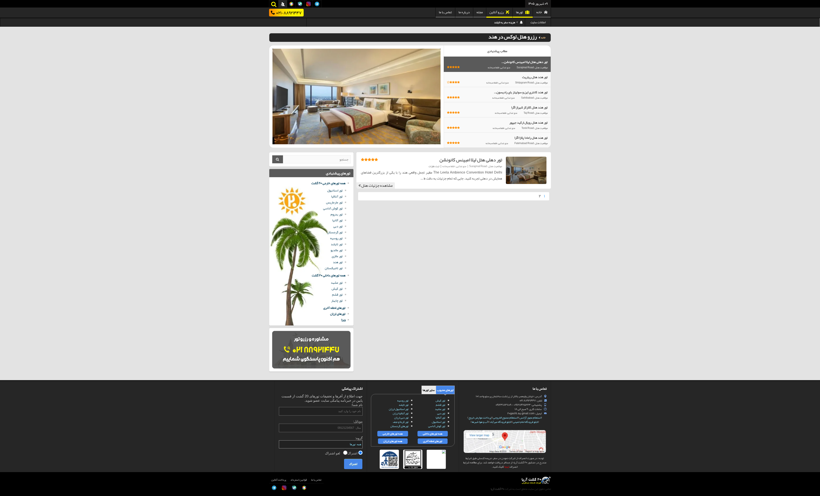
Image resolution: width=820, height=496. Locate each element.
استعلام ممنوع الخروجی (505, 417)
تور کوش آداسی (333, 208)
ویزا (343, 320)
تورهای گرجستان (399, 426)
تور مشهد (337, 282)
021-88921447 (289, 12)
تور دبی (338, 226)
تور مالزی (337, 256)
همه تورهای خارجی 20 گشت (328, 183)
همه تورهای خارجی (393, 433)
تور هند (338, 262)
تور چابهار (337, 300)
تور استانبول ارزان (399, 409)
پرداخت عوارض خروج (480, 417)
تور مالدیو (337, 250)
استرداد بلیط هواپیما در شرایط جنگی (496, 25)
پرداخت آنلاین (278, 480)
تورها (519, 12)
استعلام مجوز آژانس (530, 417)
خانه (539, 12)
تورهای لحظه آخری (334, 308)
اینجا (506, 467)
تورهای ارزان (338, 314)
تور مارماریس (334, 202)
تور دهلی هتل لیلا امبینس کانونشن (470, 160)
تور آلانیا (337, 220)
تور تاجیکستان (334, 268)
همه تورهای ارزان (392, 441)
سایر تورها (429, 390)
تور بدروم (337, 214)
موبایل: (358, 421)
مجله (479, 12)
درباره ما (464, 12)
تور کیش (337, 288)
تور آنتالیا (337, 196)
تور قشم (337, 294)
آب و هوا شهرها (480, 422)
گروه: (359, 438)
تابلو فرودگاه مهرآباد (500, 422)
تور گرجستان (335, 232)
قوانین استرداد (298, 480)
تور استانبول (335, 190)
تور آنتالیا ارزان (401, 413)
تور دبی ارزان (401, 417)
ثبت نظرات (434, 166)
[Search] (277, 159)
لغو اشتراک (333, 453)
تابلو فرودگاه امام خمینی (525, 422)
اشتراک (352, 453)
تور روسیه (336, 238)
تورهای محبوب (445, 390)
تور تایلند (337, 244)
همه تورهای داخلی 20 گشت (329, 275)
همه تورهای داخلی (432, 433)
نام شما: (357, 405)
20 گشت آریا (497, 489)
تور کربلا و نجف (401, 422)
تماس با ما (445, 12)
